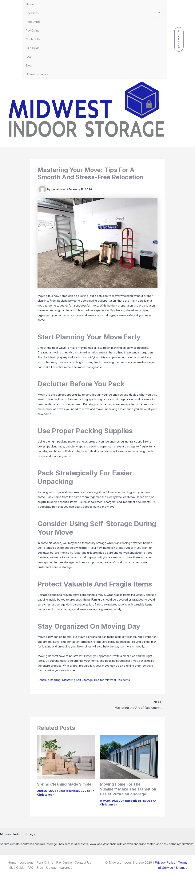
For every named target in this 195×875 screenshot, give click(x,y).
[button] (179, 39)
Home (30, 4)
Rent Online (33, 22)
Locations (32, 13)
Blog (29, 65)
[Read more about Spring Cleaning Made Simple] (66, 757)
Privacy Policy (165, 862)
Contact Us (33, 39)
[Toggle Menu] (158, 13)
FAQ (28, 56)
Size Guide (33, 48)
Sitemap (181, 867)
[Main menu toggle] (183, 113)
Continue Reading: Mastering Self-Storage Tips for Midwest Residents (84, 680)
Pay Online (32, 30)
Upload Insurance (37, 74)
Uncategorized (68, 790)
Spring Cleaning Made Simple (64, 784)
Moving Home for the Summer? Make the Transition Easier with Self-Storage (128, 789)
